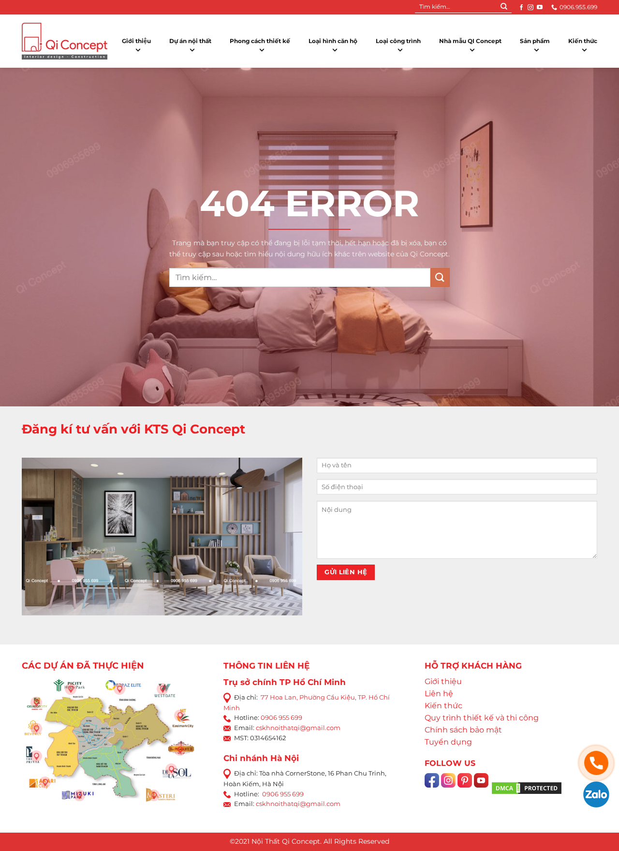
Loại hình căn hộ (333, 41)
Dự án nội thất (190, 41)
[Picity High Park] (70, 689)
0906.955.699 (578, 7)
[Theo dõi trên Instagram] (530, 7)
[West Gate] (162, 689)
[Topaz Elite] (119, 689)
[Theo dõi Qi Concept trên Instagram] (448, 787)
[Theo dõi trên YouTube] (540, 7)
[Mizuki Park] (79, 795)
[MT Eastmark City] (180, 715)
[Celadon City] (36, 702)
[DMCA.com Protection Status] (526, 787)
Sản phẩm (535, 41)
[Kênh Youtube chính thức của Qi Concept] (481, 787)
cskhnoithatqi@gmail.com (298, 728)
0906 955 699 (281, 717)
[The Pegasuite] (180, 750)
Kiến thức (582, 41)
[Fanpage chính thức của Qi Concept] (432, 787)
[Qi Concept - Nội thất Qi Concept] (64, 41)
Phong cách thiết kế (260, 41)
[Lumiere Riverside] (154, 795)
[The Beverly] (36, 728)
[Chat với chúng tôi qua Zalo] (596, 793)
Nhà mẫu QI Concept (470, 41)
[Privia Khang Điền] (36, 756)
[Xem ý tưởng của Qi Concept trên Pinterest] (464, 787)
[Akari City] (45, 782)
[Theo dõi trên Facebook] (521, 7)
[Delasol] (171, 769)
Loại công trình (398, 41)
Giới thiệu (136, 41)
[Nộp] (504, 7)
